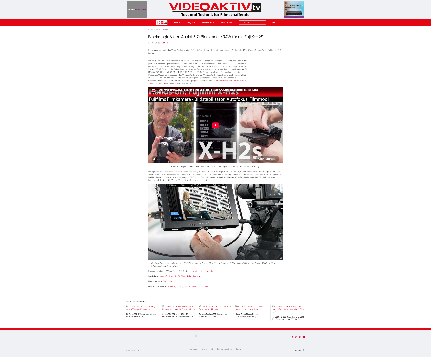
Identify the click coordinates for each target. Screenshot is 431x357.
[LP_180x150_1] (137, 9)
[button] (274, 22)
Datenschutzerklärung (224, 349)
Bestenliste (208, 22)
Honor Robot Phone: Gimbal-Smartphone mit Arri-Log (247, 315)
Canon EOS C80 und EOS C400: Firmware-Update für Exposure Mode (177, 315)
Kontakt (204, 349)
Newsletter (226, 22)
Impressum (193, 349)
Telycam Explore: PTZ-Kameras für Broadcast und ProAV (213, 315)
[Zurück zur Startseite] (214, 8)
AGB (211, 349)
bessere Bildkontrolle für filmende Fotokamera (179, 276)
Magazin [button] (191, 22)
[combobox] (252, 22)
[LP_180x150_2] (294, 9)
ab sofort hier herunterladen (203, 271)
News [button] (177, 22)
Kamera (165, 42)
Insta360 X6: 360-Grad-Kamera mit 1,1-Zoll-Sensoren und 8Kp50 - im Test (288, 318)
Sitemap (239, 349)
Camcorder (168, 281)
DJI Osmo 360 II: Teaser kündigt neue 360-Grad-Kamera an (141, 315)
